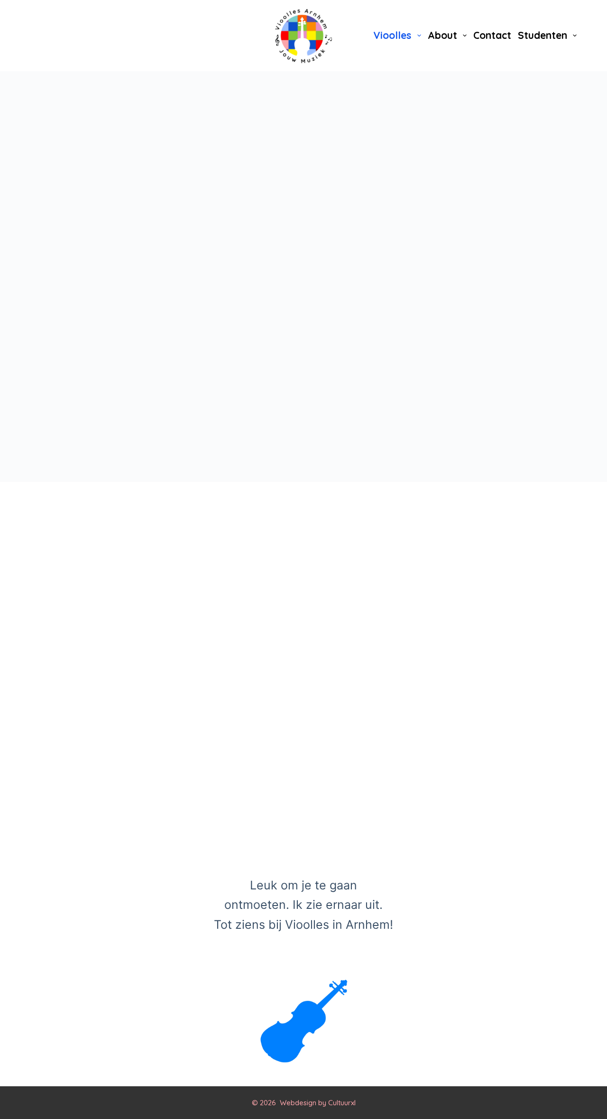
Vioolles (392, 35)
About (442, 35)
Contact (492, 35)
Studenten (542, 35)
